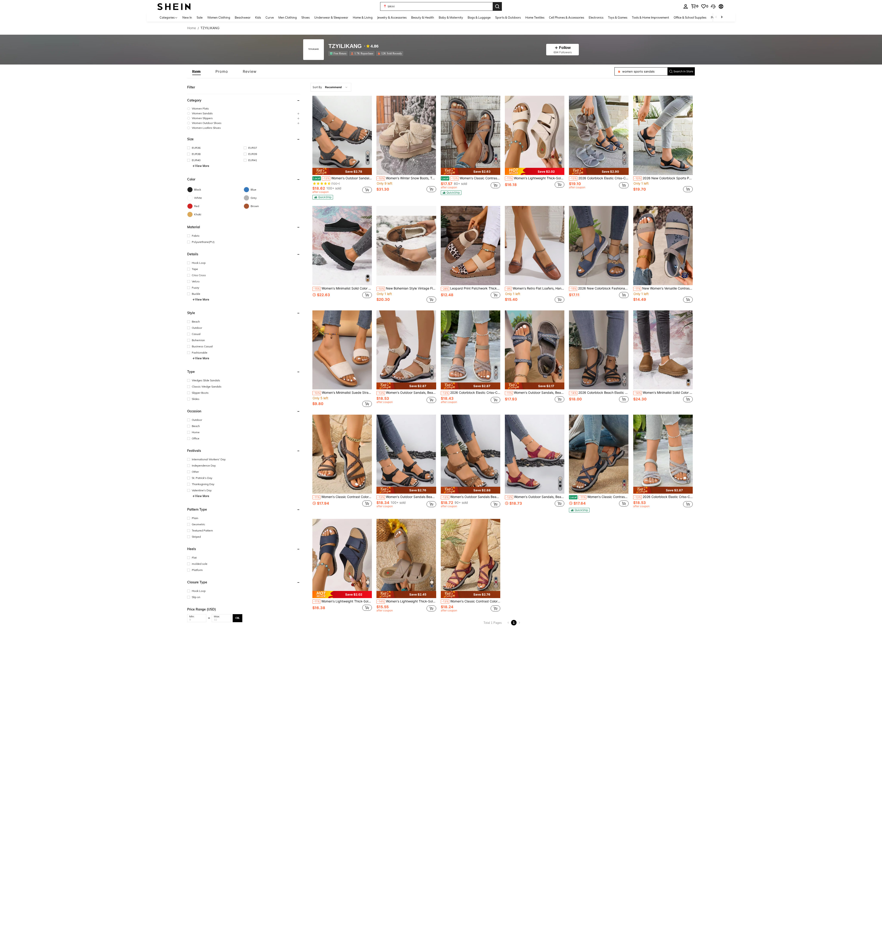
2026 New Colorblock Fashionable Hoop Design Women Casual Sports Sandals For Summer (599, 288)
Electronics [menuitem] (596, 17)
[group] (243, 108)
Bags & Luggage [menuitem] (479, 17)
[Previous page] (508, 622)
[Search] (497, 6)
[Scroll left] (716, 17)
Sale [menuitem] (200, 17)
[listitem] (338, 53)
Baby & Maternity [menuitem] (451, 17)
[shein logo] (174, 6)
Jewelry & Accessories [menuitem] (392, 17)
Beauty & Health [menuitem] (422, 17)
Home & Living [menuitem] (363, 17)
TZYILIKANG (345, 46)
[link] (694, 6)
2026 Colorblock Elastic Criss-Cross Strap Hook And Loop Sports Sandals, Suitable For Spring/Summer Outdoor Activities (599, 178)
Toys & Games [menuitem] (617, 17)
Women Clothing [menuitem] (218, 17)
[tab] (196, 71)
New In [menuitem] (187, 17)
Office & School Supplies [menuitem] (690, 17)
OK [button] (237, 617)
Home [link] (191, 28)
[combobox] (331, 87)
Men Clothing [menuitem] (287, 17)
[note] (342, 171)
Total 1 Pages (492, 622)
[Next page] (519, 622)
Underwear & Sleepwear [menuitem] (331, 17)
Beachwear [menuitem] (243, 17)
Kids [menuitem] (258, 17)
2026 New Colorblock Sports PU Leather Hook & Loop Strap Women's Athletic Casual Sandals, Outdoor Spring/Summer (663, 178)
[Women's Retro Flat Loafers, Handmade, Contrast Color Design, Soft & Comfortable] (534, 245)
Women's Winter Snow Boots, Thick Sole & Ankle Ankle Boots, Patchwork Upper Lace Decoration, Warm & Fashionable (406, 178)
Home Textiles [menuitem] (534, 17)
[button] (713, 6)
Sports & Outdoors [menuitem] (508, 17)
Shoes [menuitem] (305, 17)
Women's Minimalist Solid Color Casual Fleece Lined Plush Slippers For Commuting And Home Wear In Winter (663, 392)
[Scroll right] (721, 17)
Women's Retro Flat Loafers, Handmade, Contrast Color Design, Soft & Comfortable (535, 288)
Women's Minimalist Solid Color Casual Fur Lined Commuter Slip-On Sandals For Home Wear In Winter (342, 288)
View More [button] (202, 166)
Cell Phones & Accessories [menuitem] (566, 17)
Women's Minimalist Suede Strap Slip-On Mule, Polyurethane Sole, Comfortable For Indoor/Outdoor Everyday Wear (342, 392)
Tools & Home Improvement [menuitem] (650, 17)
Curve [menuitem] (270, 17)
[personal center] (685, 6)
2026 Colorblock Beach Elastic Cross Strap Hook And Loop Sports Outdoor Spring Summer (599, 392)
